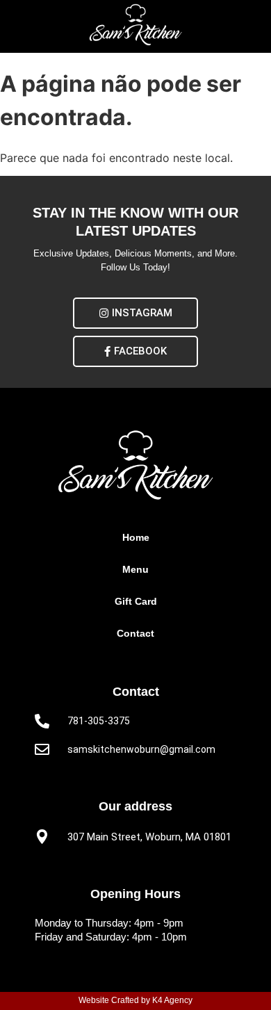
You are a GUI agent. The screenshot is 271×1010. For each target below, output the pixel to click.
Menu (135, 569)
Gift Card (136, 601)
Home (135, 537)
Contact (135, 633)
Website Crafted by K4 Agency (135, 1000)
